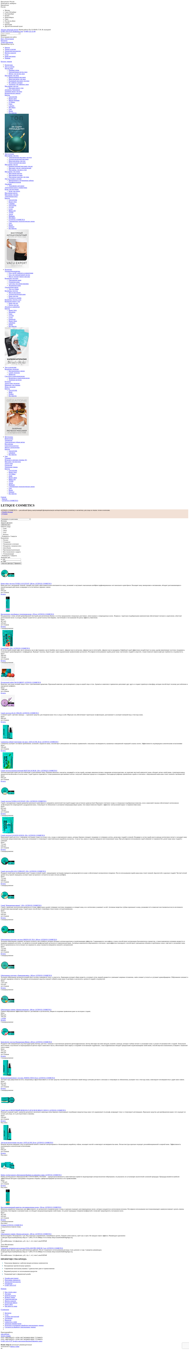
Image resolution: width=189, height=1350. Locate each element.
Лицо (5, 530)
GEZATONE (13, 97)
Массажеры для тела (11, 155)
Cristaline (12, 203)
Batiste (11, 324)
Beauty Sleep (13, 321)
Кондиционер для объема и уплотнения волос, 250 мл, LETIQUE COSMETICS (27, 614)
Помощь (7, 58)
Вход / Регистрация (7, 39)
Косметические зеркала (12, 93)
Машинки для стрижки (12, 385)
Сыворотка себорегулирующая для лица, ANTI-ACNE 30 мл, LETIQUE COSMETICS (29, 742)
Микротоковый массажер (17, 77)
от (2, 559)
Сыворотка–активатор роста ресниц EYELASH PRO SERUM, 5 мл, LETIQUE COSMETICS (32, 1248)
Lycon (11, 209)
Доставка (8, 1294)
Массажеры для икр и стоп (18, 170)
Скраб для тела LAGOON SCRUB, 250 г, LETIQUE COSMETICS (23, 835)
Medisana (12, 216)
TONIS (11, 212)
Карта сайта (9, 1304)
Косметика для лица (11, 278)
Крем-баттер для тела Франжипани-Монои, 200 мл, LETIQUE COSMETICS (26, 1042)
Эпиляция (8, 184)
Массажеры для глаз (11, 86)
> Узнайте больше (7, 512)
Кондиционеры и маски (17, 371)
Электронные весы (11, 196)
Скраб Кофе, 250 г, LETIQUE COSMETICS (15, 648)
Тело (4, 532)
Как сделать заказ (10, 1292)
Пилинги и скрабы (15, 298)
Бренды (7, 47)
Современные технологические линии (22, 221)
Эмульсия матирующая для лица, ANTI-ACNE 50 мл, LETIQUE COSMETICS (27, 1142)
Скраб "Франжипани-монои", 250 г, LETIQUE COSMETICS (21, 905)
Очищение (6, 542)
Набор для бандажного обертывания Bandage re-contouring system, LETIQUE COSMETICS (31, 1175)
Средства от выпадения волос (15, 376)
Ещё (6, 456)
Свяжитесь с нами (11, 1322)
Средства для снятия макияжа (19, 284)
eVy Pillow (12, 474)
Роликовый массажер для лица (19, 81)
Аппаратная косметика (12, 271)
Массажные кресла (11, 193)
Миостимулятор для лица (17, 79)
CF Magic (12, 102)
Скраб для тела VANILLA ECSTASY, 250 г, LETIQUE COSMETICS (23, 801)
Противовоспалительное (11, 550)
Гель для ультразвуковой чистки (19, 275)
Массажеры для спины (12, 171)
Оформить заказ (37, 1341)
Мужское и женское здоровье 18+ (16, 460)
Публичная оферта (11, 1303)
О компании (5, 1309)
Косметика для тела (11, 291)
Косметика (8, 269)
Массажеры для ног (11, 164)
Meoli (10, 392)
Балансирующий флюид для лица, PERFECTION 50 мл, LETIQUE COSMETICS (28, 1078)
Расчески (8, 381)
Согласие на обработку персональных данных (20, 1327)
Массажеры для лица (12, 75)
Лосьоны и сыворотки (12, 307)
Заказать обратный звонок (9, 29)
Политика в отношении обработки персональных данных (24, 1325)
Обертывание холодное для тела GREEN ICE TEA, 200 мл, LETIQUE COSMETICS (29, 939)
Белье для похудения (12, 189)
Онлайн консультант (12, 1278)
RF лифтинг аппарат (16, 82)
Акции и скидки (10, 49)
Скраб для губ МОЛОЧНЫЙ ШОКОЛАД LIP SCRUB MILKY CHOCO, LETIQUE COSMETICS (33, 1110)
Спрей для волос (14, 373)
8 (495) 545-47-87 (10, 1285)
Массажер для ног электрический (20, 168)
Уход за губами (14, 289)
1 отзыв (3, 1018)
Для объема (7, 548)
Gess (10, 109)
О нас (7, 54)
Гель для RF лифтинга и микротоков (21, 273)
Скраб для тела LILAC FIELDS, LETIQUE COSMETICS (20, 713)
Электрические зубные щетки (15, 442)
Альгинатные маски (11, 287)
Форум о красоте (10, 53)
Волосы (5, 534)
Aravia (11, 214)
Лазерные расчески (15, 380)
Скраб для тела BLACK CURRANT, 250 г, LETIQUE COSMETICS (23, 871)
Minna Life (12, 211)
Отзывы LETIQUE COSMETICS (12, 1225)
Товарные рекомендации (13, 1323)
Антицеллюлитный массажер (19, 159)
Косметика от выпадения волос (19, 378)
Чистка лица (9, 68)
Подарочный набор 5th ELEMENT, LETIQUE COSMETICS (21, 682)
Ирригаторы (9, 438)
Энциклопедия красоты (13, 51)
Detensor (11, 227)
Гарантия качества (11, 1299)
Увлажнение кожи (15, 285)
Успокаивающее (8, 554)
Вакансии (8, 1320)
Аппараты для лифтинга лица (19, 84)
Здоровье (8, 458)
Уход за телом (9, 154)
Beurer (11, 111)
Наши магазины (10, 56)
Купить (3, 594)
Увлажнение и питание (11, 544)
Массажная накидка (15, 173)
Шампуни (12, 374)
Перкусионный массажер (17, 163)
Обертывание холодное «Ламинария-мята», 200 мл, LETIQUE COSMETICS (26, 975)
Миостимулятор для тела (17, 161)
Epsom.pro (12, 319)
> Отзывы (4, 514)
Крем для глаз (13, 303)
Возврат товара (10, 1297)
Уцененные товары (11, 467)
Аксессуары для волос (12, 383)
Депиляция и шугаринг (16, 186)
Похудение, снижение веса (12, 546)
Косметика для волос (12, 369)
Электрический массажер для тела (20, 157)
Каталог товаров (6, 61)
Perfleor (11, 394)
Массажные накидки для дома (19, 177)
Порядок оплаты (10, 1295)
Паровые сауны (14, 70)
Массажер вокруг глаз (16, 88)
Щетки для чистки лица (17, 74)
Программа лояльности (12, 1280)
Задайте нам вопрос (19, 1341)
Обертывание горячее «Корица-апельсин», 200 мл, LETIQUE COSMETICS (26, 1009)
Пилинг (5, 540)
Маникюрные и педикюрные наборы (21, 180)
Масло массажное (15, 292)
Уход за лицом (9, 66)
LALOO (11, 106)
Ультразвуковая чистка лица (18, 72)
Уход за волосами (10, 367)
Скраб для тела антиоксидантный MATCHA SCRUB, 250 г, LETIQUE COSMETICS (29, 770)
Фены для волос (10, 387)
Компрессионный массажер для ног (21, 166)
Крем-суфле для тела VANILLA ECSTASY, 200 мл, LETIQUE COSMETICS (26, 583)
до (2, 561)
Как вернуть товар (11, 1306)
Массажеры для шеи (11, 195)
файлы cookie (14, 1346)
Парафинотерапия (15, 182)
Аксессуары (9, 463)
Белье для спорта (14, 191)
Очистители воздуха (12, 446)
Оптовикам (8, 1283)
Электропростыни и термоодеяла (16, 187)
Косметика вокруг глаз (12, 301)
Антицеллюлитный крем (17, 294)
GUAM (11, 207)
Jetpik (10, 476)
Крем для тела (13, 296)
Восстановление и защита (12, 552)
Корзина (29, 1341)
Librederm (12, 323)
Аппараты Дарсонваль (12, 90)
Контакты (8, 1313)
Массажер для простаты (13, 462)
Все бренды (13, 113)
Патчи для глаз (14, 305)
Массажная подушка (15, 175)
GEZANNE (12, 205)
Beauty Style (13, 98)
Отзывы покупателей (12, 1316)
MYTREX (12, 107)
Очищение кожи (14, 282)
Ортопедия (8, 465)
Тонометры (8, 440)
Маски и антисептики (12, 447)
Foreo (10, 104)
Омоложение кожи (15, 280)
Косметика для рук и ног (13, 300)
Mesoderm (12, 312)
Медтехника (9, 437)
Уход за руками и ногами (13, 179)
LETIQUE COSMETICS (17, 219)
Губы (5, 528)
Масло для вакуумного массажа (19, 276)
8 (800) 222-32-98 (29, 31)
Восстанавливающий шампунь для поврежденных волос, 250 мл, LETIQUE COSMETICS (31, 1207)
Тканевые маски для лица (13, 91)
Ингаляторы (9, 444)
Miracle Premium (14, 100)
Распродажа (9, 65)
